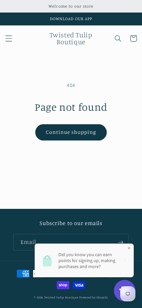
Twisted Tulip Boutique (61, 297)
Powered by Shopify (93, 297)
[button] (8, 38)
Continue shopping (71, 132)
